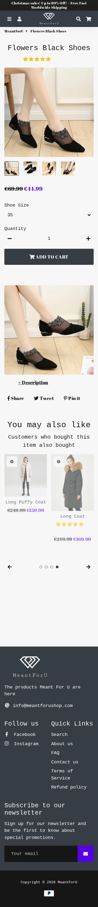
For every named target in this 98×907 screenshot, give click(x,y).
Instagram (24, 744)
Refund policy (69, 787)
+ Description (33, 382)
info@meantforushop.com (41, 705)
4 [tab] (57, 567)
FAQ (55, 753)
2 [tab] (46, 567)
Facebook (23, 734)
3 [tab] (51, 567)
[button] (38, 59)
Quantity (15, 228)
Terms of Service (62, 775)
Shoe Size (16, 205)
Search (59, 734)
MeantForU (14, 31)
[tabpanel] (25, 484)
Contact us (64, 762)
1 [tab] (40, 567)
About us (62, 744)
